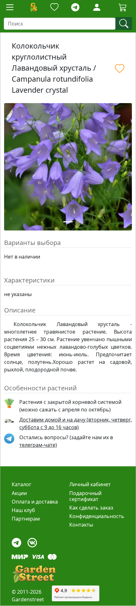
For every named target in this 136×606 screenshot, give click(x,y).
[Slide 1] (68, 221)
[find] (123, 23)
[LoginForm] (97, 6)
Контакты (81, 524)
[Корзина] (122, 7)
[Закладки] (54, 7)
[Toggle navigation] (10, 7)
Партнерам (26, 518)
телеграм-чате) (38, 444)
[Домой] (33, 7)
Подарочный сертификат (85, 496)
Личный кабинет (90, 484)
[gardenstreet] (34, 574)
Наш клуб (23, 510)
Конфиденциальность (96, 516)
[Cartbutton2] (122, 7)
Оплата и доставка (35, 501)
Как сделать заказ (91, 507)
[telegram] (75, 7)
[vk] (32, 541)
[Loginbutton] (96, 7)
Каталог (21, 484)
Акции (19, 493)
